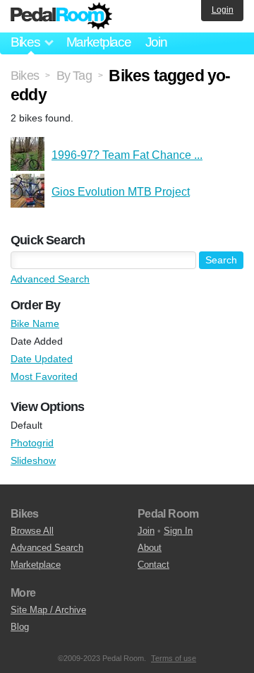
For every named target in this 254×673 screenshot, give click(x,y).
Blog (20, 626)
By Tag (74, 76)
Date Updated (42, 358)
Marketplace (98, 42)
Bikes (25, 76)
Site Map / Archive (48, 609)
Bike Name (35, 323)
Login (223, 10)
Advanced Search (50, 279)
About (150, 547)
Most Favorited (44, 376)
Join (156, 42)
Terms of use (173, 658)
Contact (153, 564)
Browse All (32, 530)
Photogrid (32, 442)
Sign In (178, 530)
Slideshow (33, 460)
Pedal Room (61, 16)
